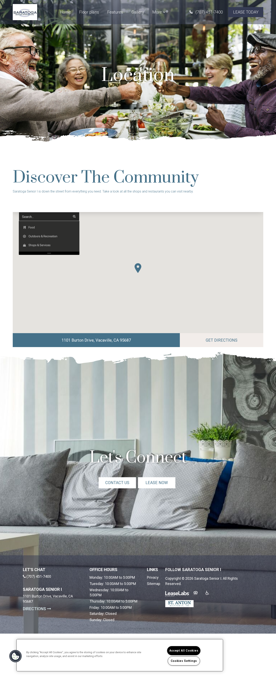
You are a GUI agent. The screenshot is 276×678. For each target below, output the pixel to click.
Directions (53, 608)
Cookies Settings (184, 661)
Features (115, 12)
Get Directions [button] (234, 340)
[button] (206, 12)
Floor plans (89, 12)
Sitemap (153, 584)
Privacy (153, 577)
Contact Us (117, 482)
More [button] (157, 12)
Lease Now (160, 482)
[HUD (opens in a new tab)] (198, 595)
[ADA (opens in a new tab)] (209, 595)
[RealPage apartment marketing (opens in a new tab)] (177, 595)
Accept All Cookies (183, 650)
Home (65, 12)
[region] (119, 655)
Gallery (137, 12)
